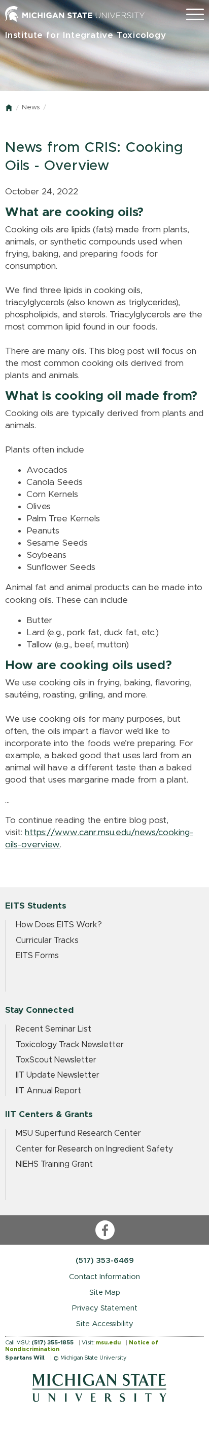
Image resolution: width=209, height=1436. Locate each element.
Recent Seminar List (53, 1029)
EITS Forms (37, 956)
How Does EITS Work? (59, 925)
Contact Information (104, 1277)
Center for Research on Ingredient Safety (94, 1149)
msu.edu (108, 1342)
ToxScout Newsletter (56, 1060)
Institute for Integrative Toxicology (85, 35)
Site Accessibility (104, 1324)
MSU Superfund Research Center (78, 1133)
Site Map (104, 1292)
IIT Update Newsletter (57, 1075)
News (31, 107)
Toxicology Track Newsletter (70, 1045)
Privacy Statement (104, 1308)
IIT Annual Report (48, 1091)
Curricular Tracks (47, 940)
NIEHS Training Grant (54, 1164)
